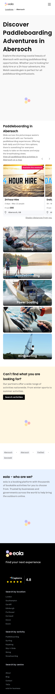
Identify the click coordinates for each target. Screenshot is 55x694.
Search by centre (15, 664)
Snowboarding (12, 656)
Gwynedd (8, 458)
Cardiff (9, 604)
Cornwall (9, 616)
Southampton (11, 601)
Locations (9, 9)
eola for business (13, 688)
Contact (9, 681)
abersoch (8, 452)
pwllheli (40, 452)
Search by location (15, 591)
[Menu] (49, 4)
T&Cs (8, 684)
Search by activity (15, 631)
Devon (8, 620)
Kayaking (9, 644)
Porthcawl (10, 612)
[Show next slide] (49, 158)
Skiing (8, 652)
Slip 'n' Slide (11, 648)
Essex (8, 624)
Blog (7, 677)
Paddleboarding (12, 637)
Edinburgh (10, 608)
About (8, 673)
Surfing (9, 641)
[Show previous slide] (42, 158)
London (9, 597)
